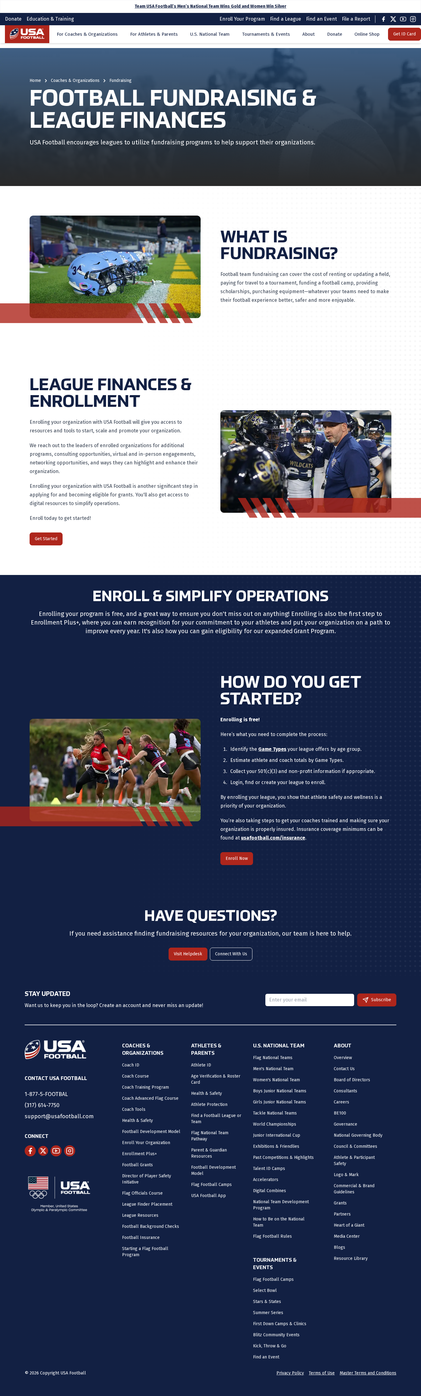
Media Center (347, 1236)
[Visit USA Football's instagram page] (69, 1150)
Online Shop (366, 34)
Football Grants (137, 1164)
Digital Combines (269, 1190)
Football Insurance (141, 1237)
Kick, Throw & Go (269, 1346)
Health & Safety (137, 1120)
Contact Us (344, 1068)
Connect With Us (231, 954)
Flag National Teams (272, 1057)
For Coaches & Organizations (87, 34)
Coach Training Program (145, 1087)
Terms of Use (322, 1373)
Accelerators (265, 1179)
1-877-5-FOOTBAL (46, 1094)
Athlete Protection (209, 1104)
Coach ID (130, 1065)
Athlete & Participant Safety (354, 1160)
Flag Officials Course (142, 1193)
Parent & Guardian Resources (209, 1153)
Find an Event (266, 1357)
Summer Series (268, 1312)
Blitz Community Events (276, 1334)
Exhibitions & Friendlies (276, 1146)
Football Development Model (151, 1131)
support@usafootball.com (59, 1116)
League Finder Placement (147, 1204)
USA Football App (208, 1195)
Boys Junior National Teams (279, 1091)
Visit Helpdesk (188, 954)
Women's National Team (276, 1079)
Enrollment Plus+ (139, 1153)
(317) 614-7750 (42, 1105)
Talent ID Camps (269, 1168)
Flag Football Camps (211, 1184)
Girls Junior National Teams (279, 1102)
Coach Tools (133, 1109)
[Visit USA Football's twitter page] (43, 1151)
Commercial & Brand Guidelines (354, 1189)
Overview (343, 1057)
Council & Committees (355, 1146)
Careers (341, 1102)
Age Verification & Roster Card (215, 1079)
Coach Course (135, 1076)
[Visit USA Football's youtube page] (56, 1150)
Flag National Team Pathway (209, 1136)
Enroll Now (237, 858)
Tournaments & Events (266, 34)
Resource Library (351, 1258)
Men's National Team (273, 1068)
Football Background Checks (150, 1226)
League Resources (140, 1215)
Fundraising (120, 80)
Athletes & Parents (206, 1050)
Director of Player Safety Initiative (146, 1179)
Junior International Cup (276, 1135)
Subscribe (381, 999)
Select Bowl (265, 1290)
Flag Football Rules (272, 1236)
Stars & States (267, 1301)
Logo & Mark (346, 1174)
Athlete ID (201, 1065)
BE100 (340, 1113)
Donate (334, 34)
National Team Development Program (281, 1205)
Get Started (46, 538)
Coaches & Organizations (75, 80)
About (308, 34)
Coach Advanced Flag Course (150, 1098)
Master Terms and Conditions (368, 1373)
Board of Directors (352, 1079)
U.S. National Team (210, 34)
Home (35, 80)
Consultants (345, 1091)
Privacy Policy (290, 1373)
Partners (342, 1214)
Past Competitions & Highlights (283, 1157)
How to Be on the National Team (279, 1222)
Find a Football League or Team (216, 1118)
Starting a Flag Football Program (145, 1251)
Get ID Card (404, 34)
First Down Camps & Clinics (279, 1323)
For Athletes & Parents (154, 34)
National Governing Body (358, 1135)
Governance (345, 1124)
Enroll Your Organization (146, 1142)
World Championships (274, 1124)
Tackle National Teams (275, 1113)
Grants (340, 1203)
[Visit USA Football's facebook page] (30, 1150)
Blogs (339, 1247)
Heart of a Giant (349, 1225)
